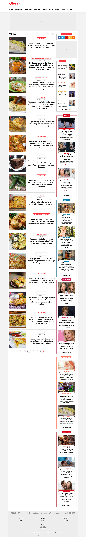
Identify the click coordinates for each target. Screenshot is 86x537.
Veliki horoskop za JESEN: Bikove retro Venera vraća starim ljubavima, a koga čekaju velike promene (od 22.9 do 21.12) (66, 267)
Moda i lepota (18, 9)
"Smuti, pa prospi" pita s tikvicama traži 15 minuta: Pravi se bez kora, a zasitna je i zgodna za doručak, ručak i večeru (41, 105)
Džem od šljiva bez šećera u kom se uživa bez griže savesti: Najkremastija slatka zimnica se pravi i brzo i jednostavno (67, 398)
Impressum (26, 532)
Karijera (51, 9)
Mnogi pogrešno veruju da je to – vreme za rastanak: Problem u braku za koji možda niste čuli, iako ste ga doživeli (66, 473)
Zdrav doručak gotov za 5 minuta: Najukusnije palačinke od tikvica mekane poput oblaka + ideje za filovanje (41, 85)
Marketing (32, 532)
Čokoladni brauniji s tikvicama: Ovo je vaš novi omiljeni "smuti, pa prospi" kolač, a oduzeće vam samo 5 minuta (41, 164)
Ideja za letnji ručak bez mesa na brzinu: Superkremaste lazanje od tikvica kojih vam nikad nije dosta (41, 124)
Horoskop (69, 9)
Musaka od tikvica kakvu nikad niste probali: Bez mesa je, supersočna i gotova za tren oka (41, 202)
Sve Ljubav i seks (66, 505)
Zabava (57, 9)
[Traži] (75, 9)
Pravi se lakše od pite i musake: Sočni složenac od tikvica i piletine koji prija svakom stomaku (41, 45)
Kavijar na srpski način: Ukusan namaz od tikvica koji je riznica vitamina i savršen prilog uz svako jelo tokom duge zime (41, 66)
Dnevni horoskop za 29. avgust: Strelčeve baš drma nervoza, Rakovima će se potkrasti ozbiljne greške (66, 243)
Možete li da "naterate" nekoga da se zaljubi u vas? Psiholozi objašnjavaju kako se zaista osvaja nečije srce (67, 451)
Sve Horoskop (66, 275)
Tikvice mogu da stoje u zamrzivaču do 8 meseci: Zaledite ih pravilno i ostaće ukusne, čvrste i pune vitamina (41, 183)
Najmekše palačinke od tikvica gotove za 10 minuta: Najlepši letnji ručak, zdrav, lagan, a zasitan (41, 241)
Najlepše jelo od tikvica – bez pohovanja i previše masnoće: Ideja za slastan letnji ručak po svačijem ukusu (41, 262)
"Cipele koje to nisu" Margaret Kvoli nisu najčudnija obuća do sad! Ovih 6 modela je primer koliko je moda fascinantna (66, 135)
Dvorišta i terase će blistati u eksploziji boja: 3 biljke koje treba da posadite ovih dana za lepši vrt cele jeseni (63, 67)
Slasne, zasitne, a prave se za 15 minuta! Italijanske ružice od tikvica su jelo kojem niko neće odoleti (41, 144)
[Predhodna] (47, 34)
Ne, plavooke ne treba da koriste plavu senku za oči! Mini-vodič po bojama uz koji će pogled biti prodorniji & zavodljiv (66, 299)
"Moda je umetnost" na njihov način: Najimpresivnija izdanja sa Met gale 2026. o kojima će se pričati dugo (67, 184)
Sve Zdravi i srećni (66, 427)
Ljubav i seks (37, 9)
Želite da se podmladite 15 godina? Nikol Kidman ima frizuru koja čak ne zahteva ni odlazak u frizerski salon (66, 322)
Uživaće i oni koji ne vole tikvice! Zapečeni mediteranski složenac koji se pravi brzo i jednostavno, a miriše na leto (41, 320)
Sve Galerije (67, 195)
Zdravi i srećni (28, 9)
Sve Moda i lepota (66, 352)
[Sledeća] (53, 34)
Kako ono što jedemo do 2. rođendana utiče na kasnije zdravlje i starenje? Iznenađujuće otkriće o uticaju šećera (63, 86)
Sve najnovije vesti (66, 109)
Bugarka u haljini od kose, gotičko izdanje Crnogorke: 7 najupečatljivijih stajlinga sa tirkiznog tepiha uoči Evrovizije (66, 158)
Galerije (63, 9)
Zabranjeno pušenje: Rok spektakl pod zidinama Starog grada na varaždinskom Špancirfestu (63, 95)
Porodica (45, 9)
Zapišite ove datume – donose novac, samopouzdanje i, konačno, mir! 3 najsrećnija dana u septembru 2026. (66, 219)
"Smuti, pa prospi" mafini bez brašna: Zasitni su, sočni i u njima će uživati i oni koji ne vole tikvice (41, 221)
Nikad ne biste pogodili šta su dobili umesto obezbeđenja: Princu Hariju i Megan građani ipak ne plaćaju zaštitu (63, 77)
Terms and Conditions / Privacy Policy (53, 532)
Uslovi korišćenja (40, 532)
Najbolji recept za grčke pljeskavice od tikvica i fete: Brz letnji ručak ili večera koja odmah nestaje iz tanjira (41, 301)
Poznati (11, 9)
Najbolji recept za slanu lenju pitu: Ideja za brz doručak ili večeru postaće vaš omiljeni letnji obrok (41, 280)
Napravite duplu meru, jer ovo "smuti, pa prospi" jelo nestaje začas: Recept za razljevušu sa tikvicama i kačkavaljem (41, 340)
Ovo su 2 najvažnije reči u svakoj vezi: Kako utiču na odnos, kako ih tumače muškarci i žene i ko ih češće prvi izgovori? (67, 497)
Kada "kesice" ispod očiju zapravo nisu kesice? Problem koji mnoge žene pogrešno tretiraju (66, 346)
